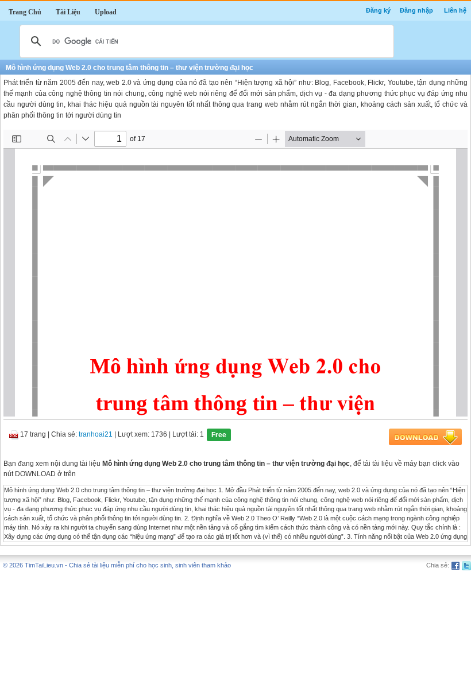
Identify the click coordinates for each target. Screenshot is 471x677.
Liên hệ (455, 10)
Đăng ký (378, 10)
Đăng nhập (416, 10)
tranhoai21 (96, 435)
